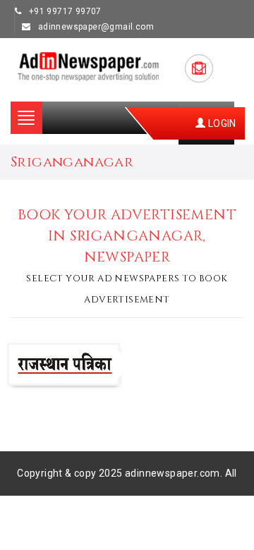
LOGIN (220, 123)
